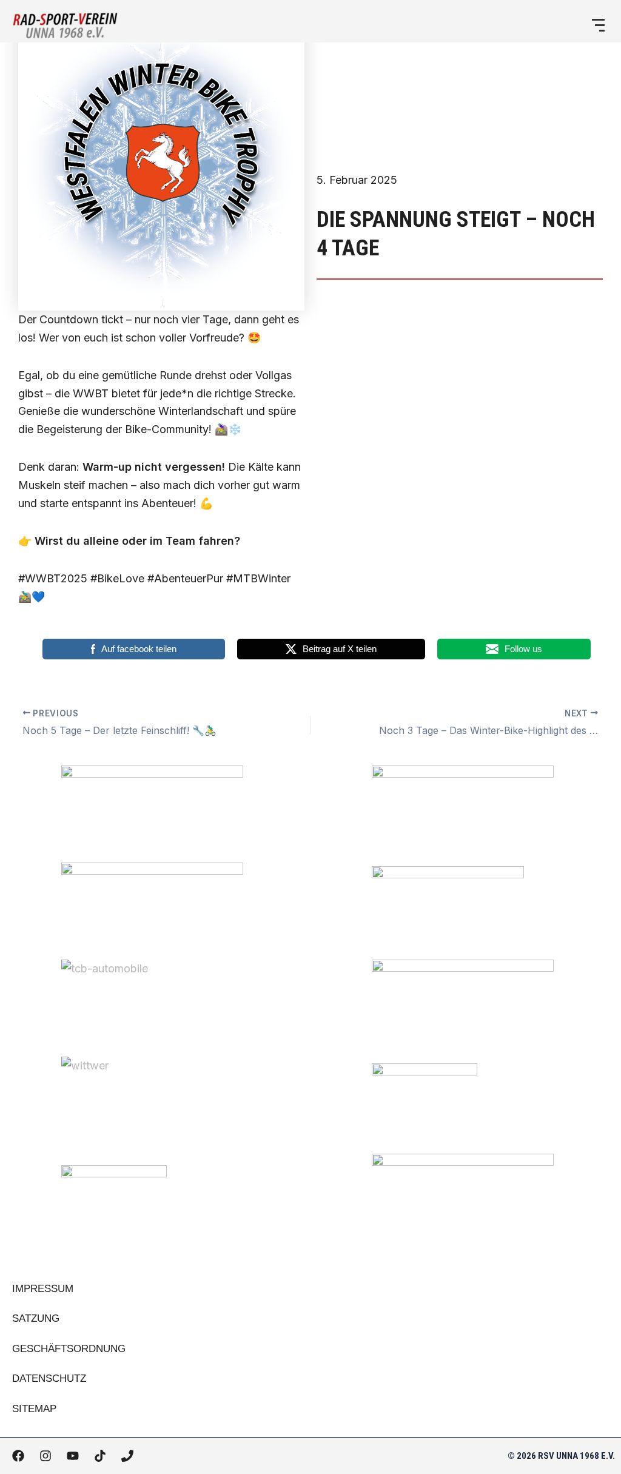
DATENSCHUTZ (49, 1378)
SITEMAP (34, 1409)
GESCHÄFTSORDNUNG (69, 1349)
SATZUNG (35, 1318)
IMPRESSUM (42, 1288)
